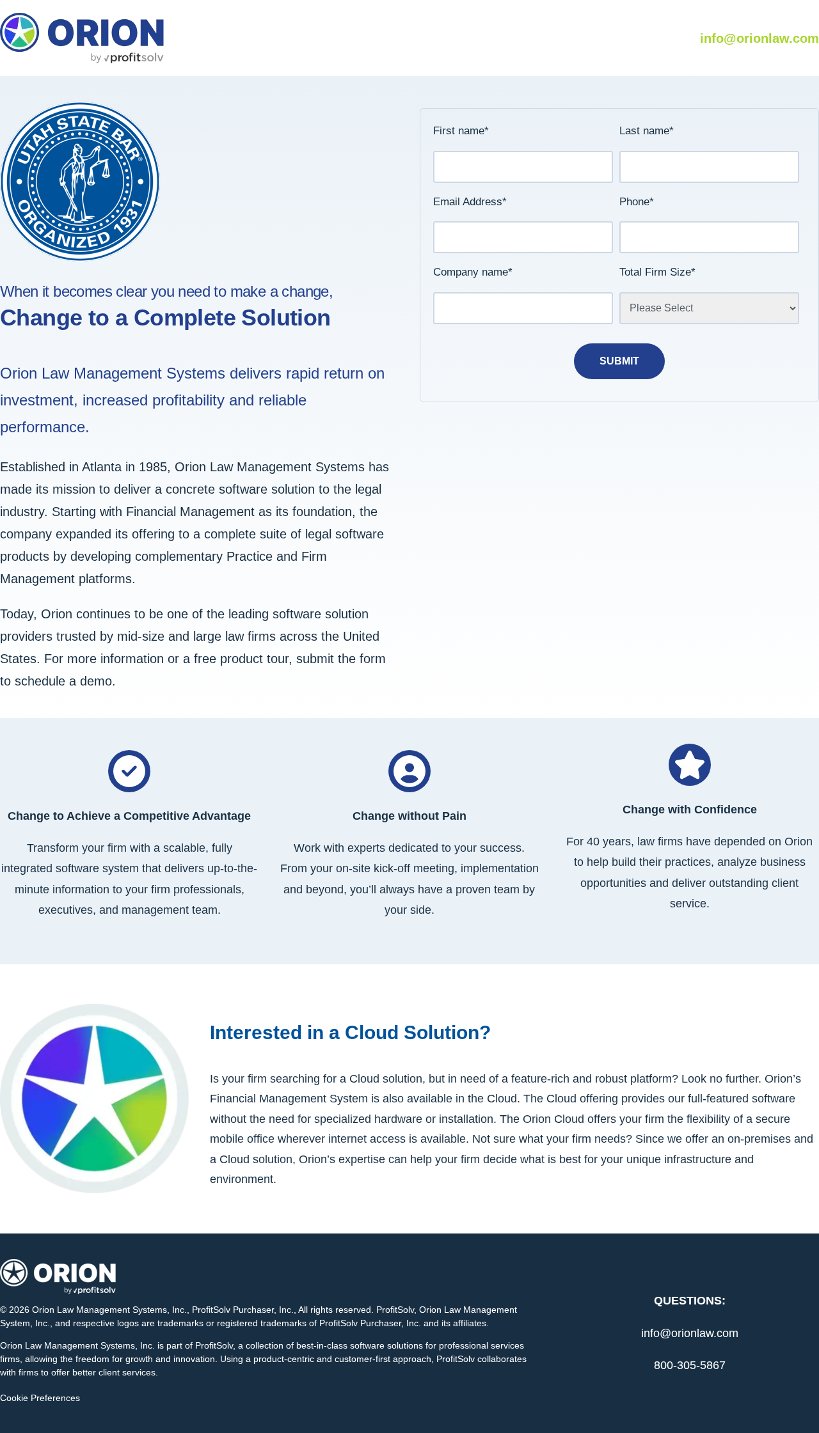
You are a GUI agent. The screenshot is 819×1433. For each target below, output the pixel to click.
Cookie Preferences (40, 1398)
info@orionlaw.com (759, 38)
